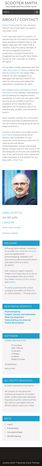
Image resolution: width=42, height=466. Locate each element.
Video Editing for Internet (18, 320)
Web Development (14, 317)
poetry (12, 282)
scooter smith (21, 3)
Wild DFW (18, 160)
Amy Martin (7, 135)
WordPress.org (14, 436)
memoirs (18, 279)
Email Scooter (12, 212)
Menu (6, 12)
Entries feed (12, 428)
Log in (10, 424)
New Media (9, 25)
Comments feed (14, 432)
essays (33, 279)
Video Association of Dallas (14, 70)
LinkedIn (8, 222)
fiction (26, 279)
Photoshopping (12, 312)
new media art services (25, 251)
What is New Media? (11, 227)
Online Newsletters (14, 323)
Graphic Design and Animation (20, 314)
